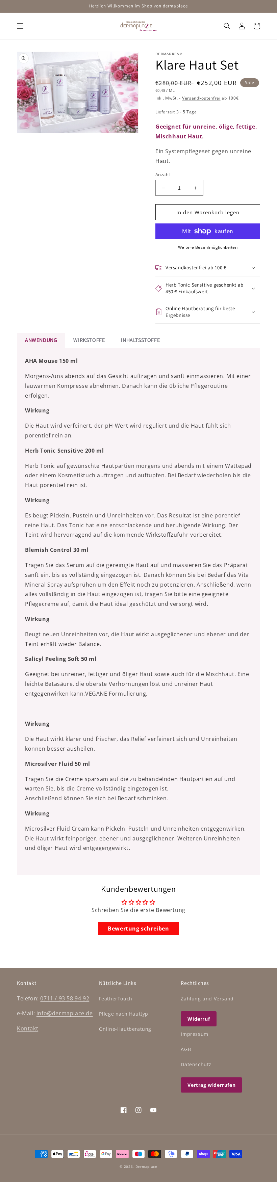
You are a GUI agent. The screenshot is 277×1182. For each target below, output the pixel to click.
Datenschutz (196, 1064)
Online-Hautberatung (125, 1029)
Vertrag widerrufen (211, 1085)
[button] (20, 26)
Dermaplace (146, 1166)
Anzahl (162, 174)
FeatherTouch (115, 998)
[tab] (41, 340)
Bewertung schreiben (138, 928)
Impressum (194, 1034)
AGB (186, 1049)
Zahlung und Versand (207, 998)
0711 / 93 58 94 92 (64, 998)
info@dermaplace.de (64, 1013)
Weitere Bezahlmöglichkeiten (208, 247)
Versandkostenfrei (201, 98)
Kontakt (27, 1028)
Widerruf (198, 1019)
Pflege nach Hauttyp (123, 1014)
